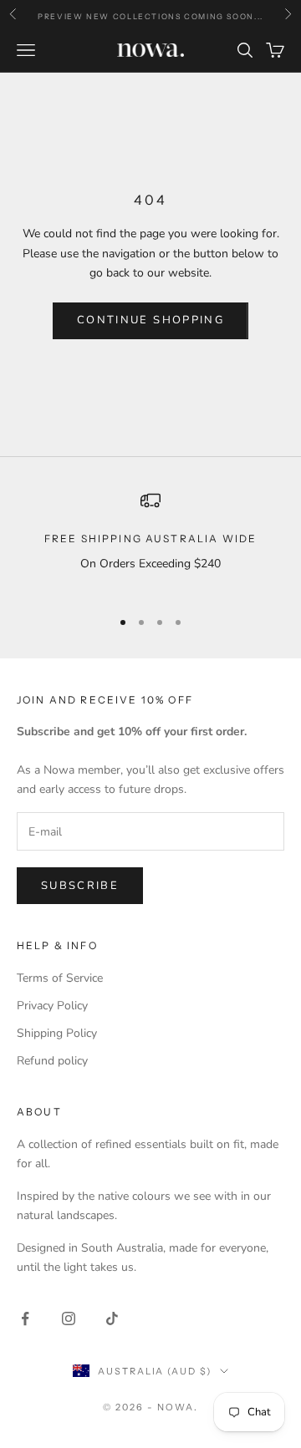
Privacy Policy (52, 1006)
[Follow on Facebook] (25, 1318)
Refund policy (52, 1061)
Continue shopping (150, 320)
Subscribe (80, 885)
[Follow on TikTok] (112, 1318)
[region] (150, 541)
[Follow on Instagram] (68, 1318)
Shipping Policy (57, 1033)
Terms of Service (60, 978)
